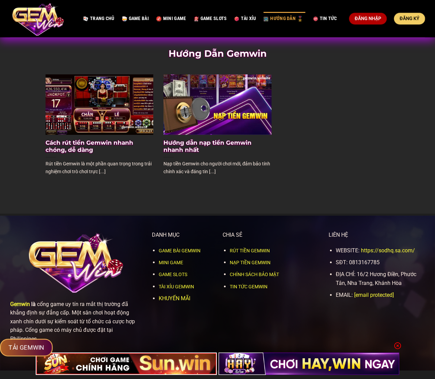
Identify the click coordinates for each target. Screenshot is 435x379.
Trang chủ (102, 18)
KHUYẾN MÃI (174, 298)
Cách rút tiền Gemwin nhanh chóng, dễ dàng (89, 146)
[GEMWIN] (41, 18)
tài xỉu (248, 18)
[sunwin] (126, 364)
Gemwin (20, 304)
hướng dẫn (283, 18)
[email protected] (374, 295)
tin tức (328, 18)
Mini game (174, 18)
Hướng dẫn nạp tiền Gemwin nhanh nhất (207, 146)
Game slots (214, 18)
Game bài (139, 18)
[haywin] (309, 364)
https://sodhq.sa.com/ (388, 250)
